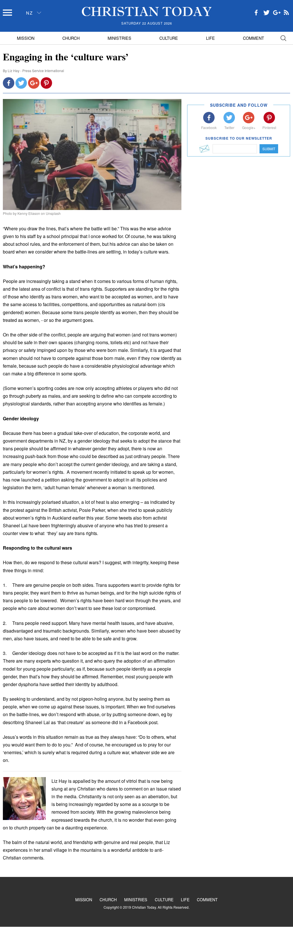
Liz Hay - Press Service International (36, 70)
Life (210, 38)
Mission (25, 38)
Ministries (119, 38)
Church (71, 38)
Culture (168, 38)
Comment (253, 38)
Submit (268, 148)
